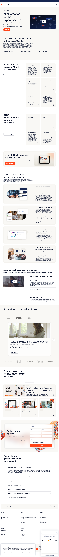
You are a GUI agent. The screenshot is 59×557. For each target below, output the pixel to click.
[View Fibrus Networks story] (39, 361)
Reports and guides (43, 514)
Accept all (31, 552)
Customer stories (42, 523)
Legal (21, 539)
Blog (40, 518)
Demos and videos (42, 516)
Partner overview (3, 530)
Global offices (23, 531)
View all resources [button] (29, 381)
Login (21, 514)
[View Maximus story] (29, 361)
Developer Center (23, 521)
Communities (22, 518)
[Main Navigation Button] (56, 4)
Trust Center (22, 535)
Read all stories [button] (29, 313)
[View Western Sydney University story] (8, 361)
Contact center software (43, 522)
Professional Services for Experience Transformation (28, 517)
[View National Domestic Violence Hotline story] (8, 318)
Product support (23, 516)
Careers (22, 530)
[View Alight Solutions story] (19, 318)
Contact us (14, 506)
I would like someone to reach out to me (38, 442)
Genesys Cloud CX (6, 10)
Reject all (24, 552)
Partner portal (3, 534)
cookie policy (25, 549)
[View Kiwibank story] (19, 361)
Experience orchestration (43, 521)
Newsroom (22, 538)
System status (23, 522)
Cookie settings (7, 552)
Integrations (3, 516)
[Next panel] (53, 340)
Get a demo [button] (7, 29)
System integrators (4, 533)
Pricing (2, 518)
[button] (41, 445)
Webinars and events (43, 517)
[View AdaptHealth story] (50, 361)
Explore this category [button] (9, 134)
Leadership (22, 533)
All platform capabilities (4, 517)
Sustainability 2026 (23, 534)
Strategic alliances (4, 531)
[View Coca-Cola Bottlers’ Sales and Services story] (29, 318)
